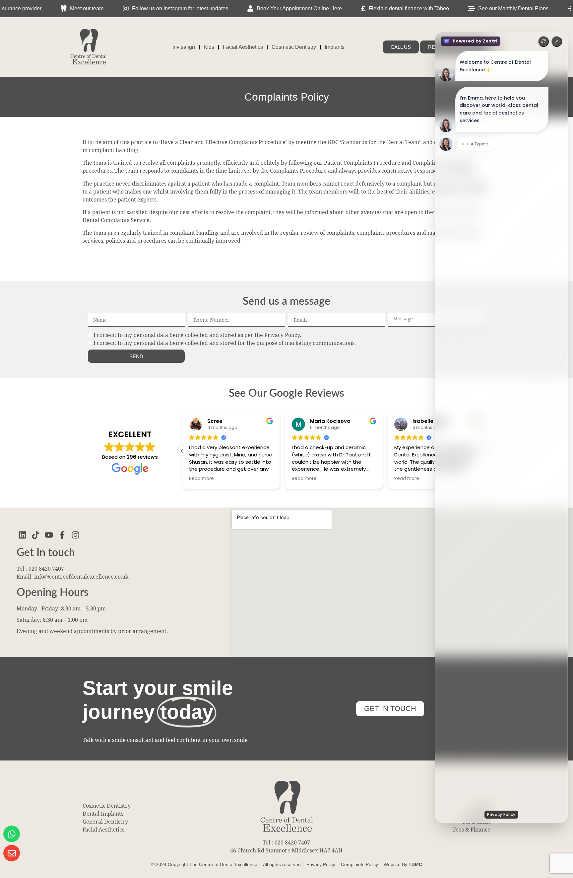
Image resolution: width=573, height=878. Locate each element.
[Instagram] (75, 535)
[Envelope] (11, 853)
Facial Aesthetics (243, 47)
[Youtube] (49, 535)
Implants (335, 47)
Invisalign (183, 47)
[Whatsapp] (11, 834)
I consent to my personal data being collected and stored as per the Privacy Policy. (197, 335)
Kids (209, 47)
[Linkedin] (22, 535)
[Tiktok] (35, 535)
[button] (182, 451)
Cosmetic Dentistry (294, 47)
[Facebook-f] (62, 535)
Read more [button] (201, 479)
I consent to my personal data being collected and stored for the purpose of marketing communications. (225, 343)
